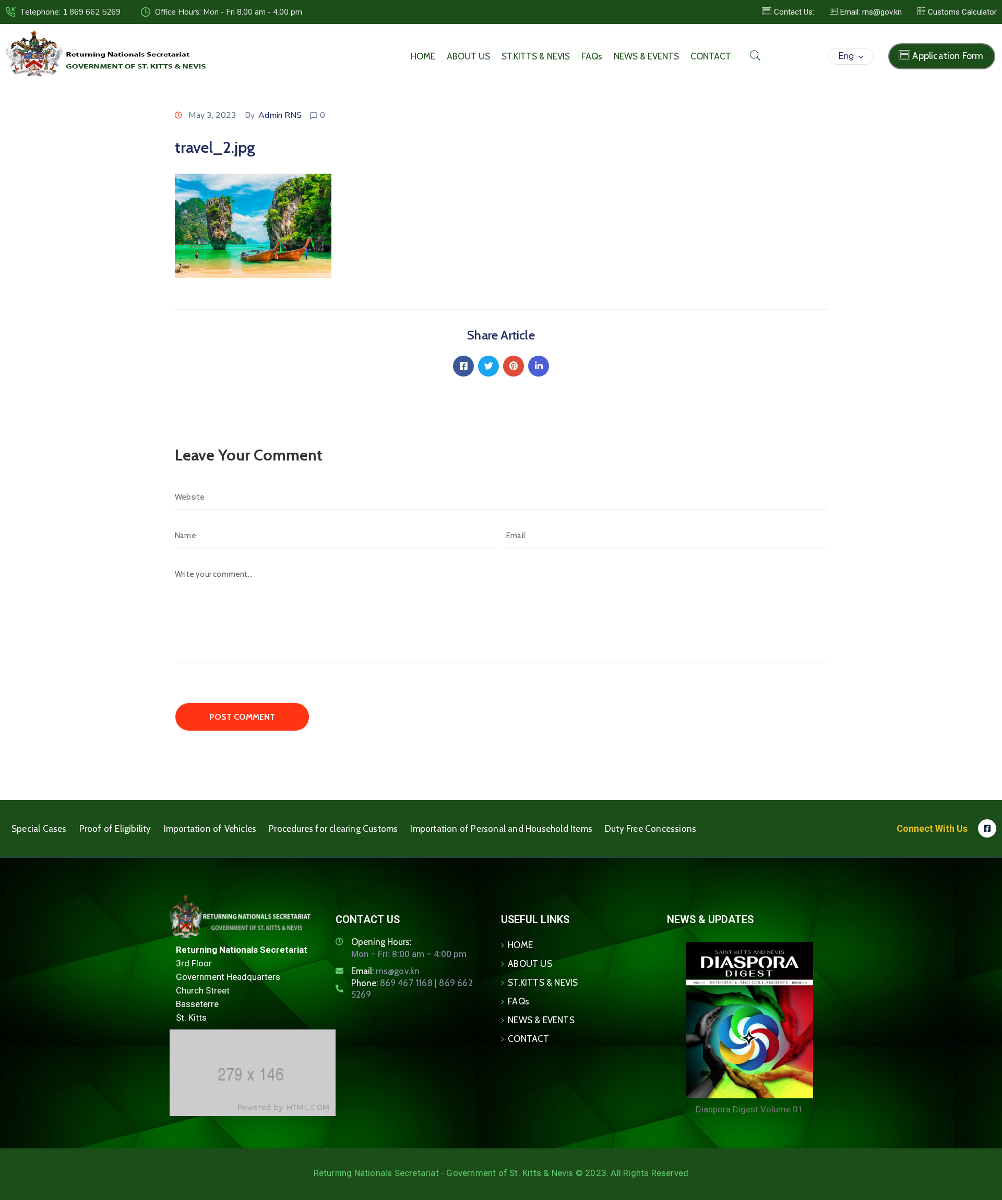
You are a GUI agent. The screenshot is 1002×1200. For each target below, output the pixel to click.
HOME (423, 56)
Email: (385, 971)
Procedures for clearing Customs (333, 828)
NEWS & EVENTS (646, 56)
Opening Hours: (381, 942)
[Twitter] (488, 366)
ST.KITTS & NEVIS (536, 56)
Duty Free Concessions (650, 828)
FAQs (591, 56)
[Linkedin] (538, 366)
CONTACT (710, 56)
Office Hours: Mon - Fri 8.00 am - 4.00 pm (228, 12)
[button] (866, 12)
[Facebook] (463, 366)
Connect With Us (932, 828)
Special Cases (39, 828)
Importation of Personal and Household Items (501, 828)
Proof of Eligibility (115, 828)
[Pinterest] (513, 366)
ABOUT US (468, 56)
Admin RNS (280, 115)
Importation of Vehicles (210, 828)
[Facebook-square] (987, 828)
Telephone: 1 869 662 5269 (70, 12)
